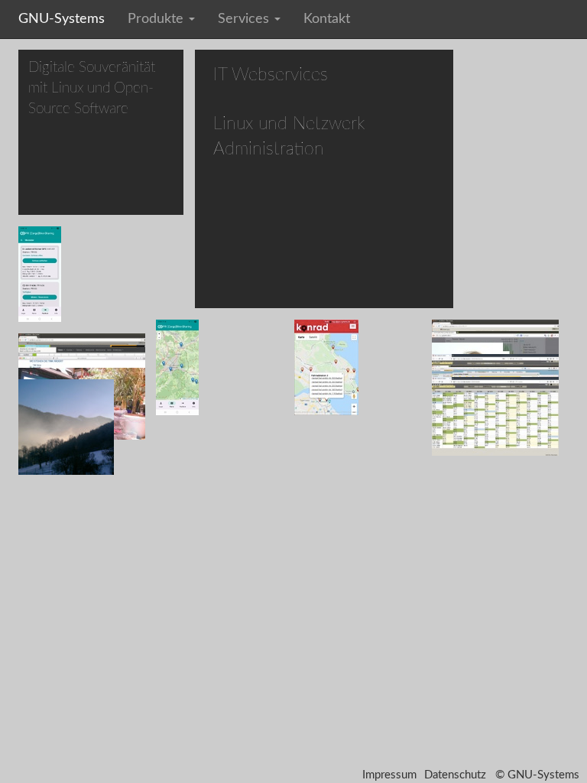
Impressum (389, 775)
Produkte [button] (157, 19)
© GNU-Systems (537, 775)
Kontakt (326, 19)
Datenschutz (455, 775)
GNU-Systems (61, 19)
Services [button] (245, 19)
